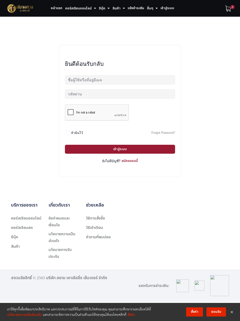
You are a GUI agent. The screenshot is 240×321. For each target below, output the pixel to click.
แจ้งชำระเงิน (136, 8)
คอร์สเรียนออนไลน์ (78, 8)
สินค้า (116, 8)
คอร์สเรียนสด (22, 228)
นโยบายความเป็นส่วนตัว (24, 314)
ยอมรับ (216, 311)
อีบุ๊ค (102, 8)
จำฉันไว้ (77, 133)
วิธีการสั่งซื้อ (95, 218)
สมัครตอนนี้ (129, 160)
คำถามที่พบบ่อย (98, 237)
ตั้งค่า (131, 314)
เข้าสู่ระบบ (167, 8)
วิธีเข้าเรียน (94, 228)
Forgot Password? (163, 132)
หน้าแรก (56, 8)
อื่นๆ (150, 8)
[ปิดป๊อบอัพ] (232, 312)
